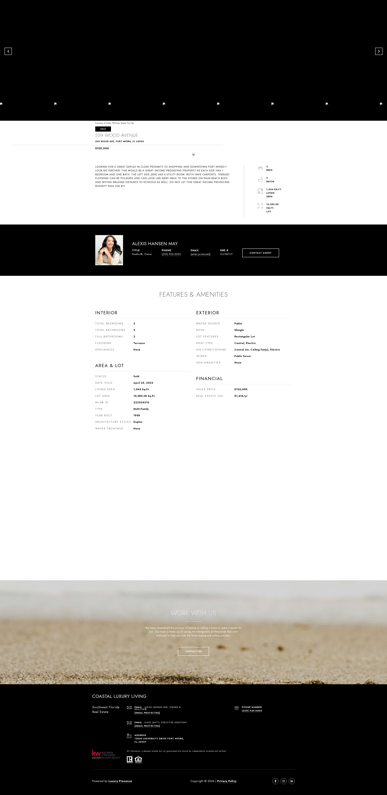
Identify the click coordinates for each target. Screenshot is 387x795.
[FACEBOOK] (275, 781)
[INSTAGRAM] (284, 781)
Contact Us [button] (193, 651)
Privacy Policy (227, 781)
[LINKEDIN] (292, 781)
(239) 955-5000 (171, 254)
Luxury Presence (120, 781)
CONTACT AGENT (261, 252)
